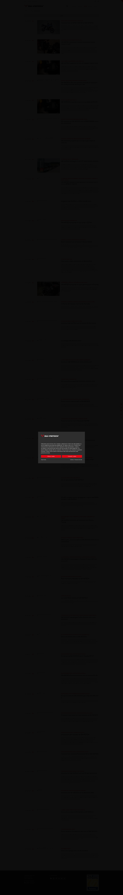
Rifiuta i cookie (51, 456)
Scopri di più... (44, 459)
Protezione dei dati (78, 459)
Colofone (72, 459)
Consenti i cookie (72, 456)
